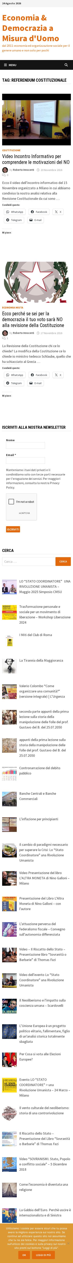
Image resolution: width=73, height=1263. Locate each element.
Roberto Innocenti (23, 170)
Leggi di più (43, 1255)
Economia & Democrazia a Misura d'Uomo (30, 27)
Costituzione (11, 150)
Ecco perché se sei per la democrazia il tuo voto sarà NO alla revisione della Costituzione (33, 319)
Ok (24, 1255)
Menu (12, 65)
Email (11, 455)
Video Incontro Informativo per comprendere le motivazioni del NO (36, 159)
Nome (10, 440)
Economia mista (12, 307)
